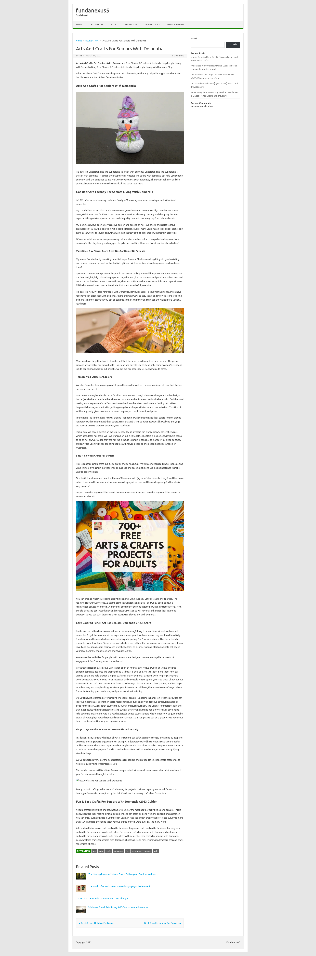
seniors (147, 851)
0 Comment (178, 55)
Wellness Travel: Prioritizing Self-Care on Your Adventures (118, 907)
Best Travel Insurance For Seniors (162, 923)
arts (101, 851)
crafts (108, 851)
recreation (137, 851)
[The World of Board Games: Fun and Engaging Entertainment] (81, 893)
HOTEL (114, 24)
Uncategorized (175, 24)
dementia (118, 851)
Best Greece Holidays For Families (96, 923)
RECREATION (131, 24)
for (127, 851)
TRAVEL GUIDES (152, 24)
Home (79, 24)
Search (194, 38)
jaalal (81, 55)
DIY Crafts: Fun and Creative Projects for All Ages (103, 898)
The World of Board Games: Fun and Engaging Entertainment (119, 886)
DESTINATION (96, 24)
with (156, 851)
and (94, 851)
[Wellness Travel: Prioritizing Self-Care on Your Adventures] (81, 914)
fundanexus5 (92, 10)
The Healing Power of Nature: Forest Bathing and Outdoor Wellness (123, 874)
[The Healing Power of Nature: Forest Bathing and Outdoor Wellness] (81, 881)
